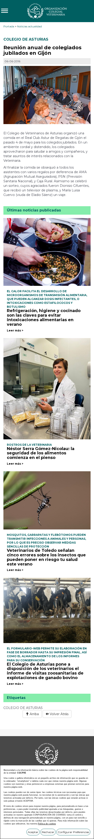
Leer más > (15, 330)
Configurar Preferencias (73, 832)
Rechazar (48, 832)
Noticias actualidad (29, 26)
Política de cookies (47, 824)
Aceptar (33, 832)
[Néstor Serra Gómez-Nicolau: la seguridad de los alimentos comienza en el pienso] (47, 388)
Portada (8, 26)
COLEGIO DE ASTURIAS (25, 39)
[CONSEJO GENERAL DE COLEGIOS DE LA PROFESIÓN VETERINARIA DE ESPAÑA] (47, 11)
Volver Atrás (58, 714)
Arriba (34, 714)
